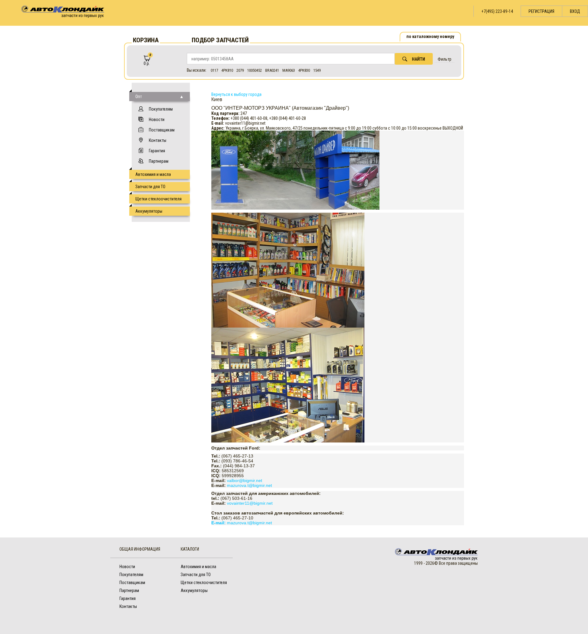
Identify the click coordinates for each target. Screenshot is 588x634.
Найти (418, 59)
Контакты (157, 140)
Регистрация (541, 11)
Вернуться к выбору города (236, 94)
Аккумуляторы (148, 211)
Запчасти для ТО (150, 186)
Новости (156, 119)
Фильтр (444, 59)
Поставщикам (162, 129)
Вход (575, 11)
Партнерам (158, 161)
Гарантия (157, 150)
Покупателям (161, 109)
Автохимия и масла (153, 174)
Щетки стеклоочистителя (158, 198)
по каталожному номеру (430, 36)
